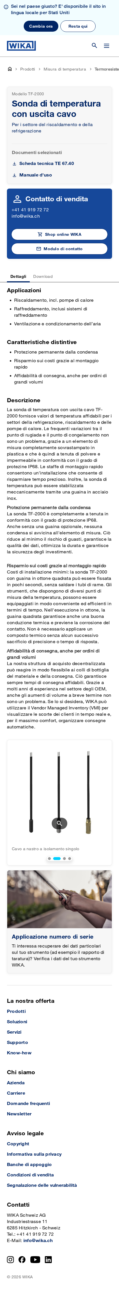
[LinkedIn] (48, 1259)
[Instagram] (10, 1259)
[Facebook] (22, 1259)
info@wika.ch (26, 216)
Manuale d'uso (35, 175)
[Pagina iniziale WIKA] (21, 46)
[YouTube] (35, 1259)
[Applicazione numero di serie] (59, 899)
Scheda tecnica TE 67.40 (46, 163)
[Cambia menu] (106, 45)
